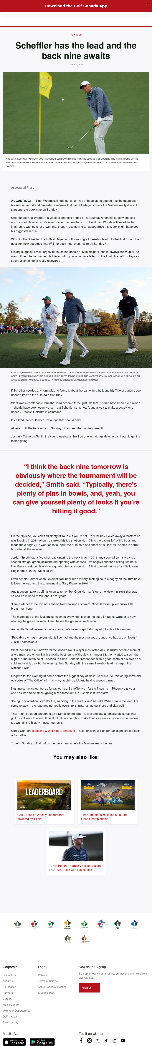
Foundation (9, 987)
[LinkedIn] (114, 1040)
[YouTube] (122, 1040)
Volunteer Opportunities (16, 1010)
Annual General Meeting (52, 987)
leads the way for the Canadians (53, 730)
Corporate (10, 966)
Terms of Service (48, 981)
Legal (42, 966)
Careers (7, 998)
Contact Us (9, 975)
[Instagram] (89, 1040)
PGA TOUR (76, 34)
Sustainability (10, 1022)
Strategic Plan (46, 993)
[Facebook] (81, 1040)
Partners (8, 993)
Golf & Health (10, 1016)
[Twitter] (97, 1040)
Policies (42, 975)
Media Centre (11, 1004)
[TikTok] (106, 1040)
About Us (8, 981)
